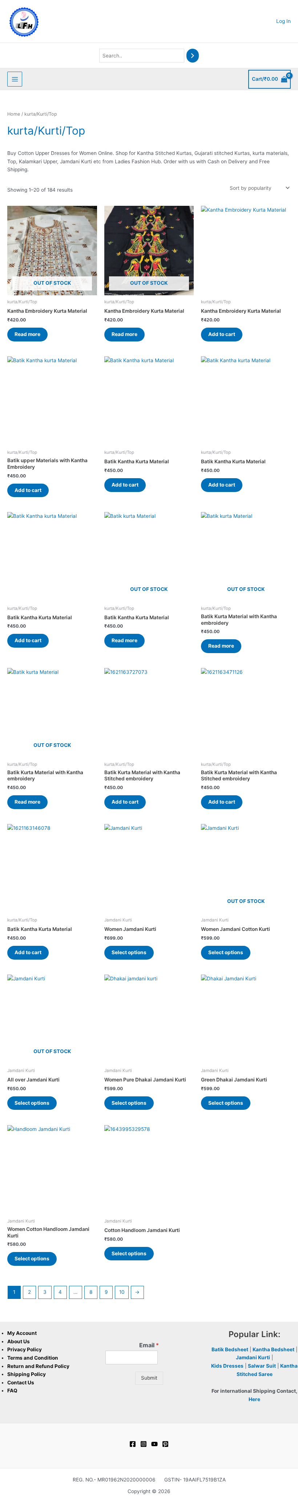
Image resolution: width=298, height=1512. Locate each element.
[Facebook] (132, 1444)
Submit (149, 1378)
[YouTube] (154, 1444)
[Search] (192, 56)
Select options (129, 952)
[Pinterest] (165, 1444)
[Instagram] (143, 1444)
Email (149, 1345)
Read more (27, 334)
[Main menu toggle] (14, 79)
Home (13, 114)
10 (122, 1292)
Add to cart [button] (221, 334)
